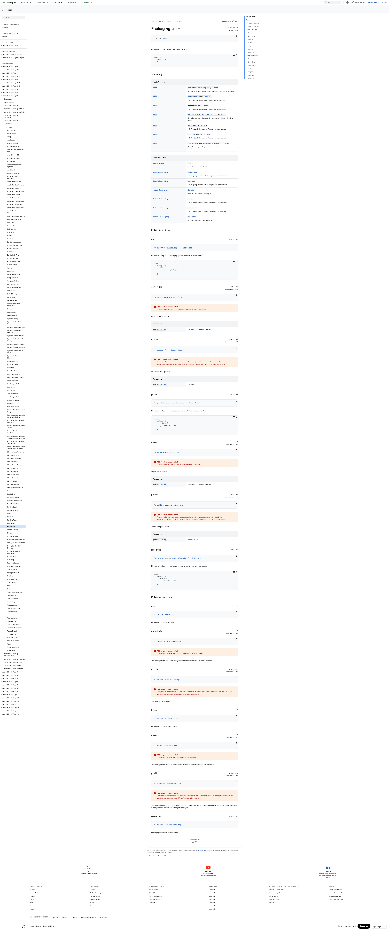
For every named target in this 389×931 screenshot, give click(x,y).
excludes (191, 181)
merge (190, 125)
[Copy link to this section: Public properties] (174, 597)
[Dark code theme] (236, 36)
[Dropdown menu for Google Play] (79, 2)
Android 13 (212, 902)
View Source (232, 28)
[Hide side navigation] (24, 927)
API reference (8, 10)
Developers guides (275, 893)
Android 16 (212, 893)
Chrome (64, 917)
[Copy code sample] (236, 55)
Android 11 (212, 909)
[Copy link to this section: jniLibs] (159, 395)
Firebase (74, 917)
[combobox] (334, 2)
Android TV (153, 902)
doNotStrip (192, 97)
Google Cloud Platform (88, 917)
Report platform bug (335, 889)
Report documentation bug (338, 893)
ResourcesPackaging (211, 143)
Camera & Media (95, 899)
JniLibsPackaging (208, 114)
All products (104, 917)
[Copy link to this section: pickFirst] (161, 495)
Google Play (72, 2)
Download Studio (274, 899)
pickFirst (192, 134)
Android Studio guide (276, 889)
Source (32, 899)
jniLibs (191, 114)
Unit (155, 88)
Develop (57, 2)
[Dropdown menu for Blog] (92, 2)
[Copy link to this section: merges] (161, 735)
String (207, 97)
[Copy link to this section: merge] (160, 442)
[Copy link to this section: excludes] (162, 669)
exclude (191, 105)
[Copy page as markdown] (179, 29)
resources (192, 143)
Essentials (25, 2)
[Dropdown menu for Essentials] (31, 2)
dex (189, 88)
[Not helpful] (236, 21)
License (38, 926)
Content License (203, 850)
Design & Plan (41, 2)
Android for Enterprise (37, 893)
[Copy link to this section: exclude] (161, 340)
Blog (87, 2)
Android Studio (373, 2)
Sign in (384, 2)
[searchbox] (13, 17)
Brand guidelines (48, 926)
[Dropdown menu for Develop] (62, 2)
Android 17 (212, 889)
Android (32, 889)
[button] (13, 45)
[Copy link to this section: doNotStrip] (164, 287)
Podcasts (32, 909)
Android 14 (212, 899)
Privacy (92, 902)
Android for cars (154, 899)
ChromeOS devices (155, 896)
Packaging (165, 38)
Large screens (153, 889)
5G (91, 906)
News (31, 902)
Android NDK (273, 902)
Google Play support (335, 896)
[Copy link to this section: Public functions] (172, 230)
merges (190, 199)
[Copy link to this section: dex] (157, 239)
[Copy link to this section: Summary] (164, 74)
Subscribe (364, 926)
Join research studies (336, 899)
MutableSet (157, 172)
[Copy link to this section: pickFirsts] (162, 773)
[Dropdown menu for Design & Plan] (48, 2)
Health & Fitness (95, 896)
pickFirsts (192, 208)
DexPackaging (203, 88)
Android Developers (157, 21)
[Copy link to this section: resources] (163, 550)
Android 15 (212, 896)
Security (32, 896)
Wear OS (152, 893)
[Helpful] (233, 21)
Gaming (92, 889)
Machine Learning (95, 893)
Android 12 (212, 906)
